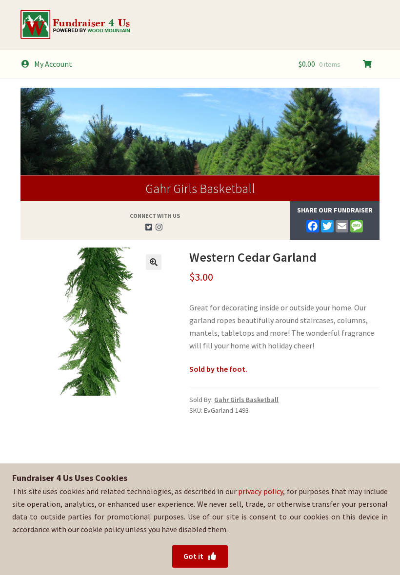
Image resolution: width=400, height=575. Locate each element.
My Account (53, 64)
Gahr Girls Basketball (200, 188)
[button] (153, 262)
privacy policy (260, 491)
